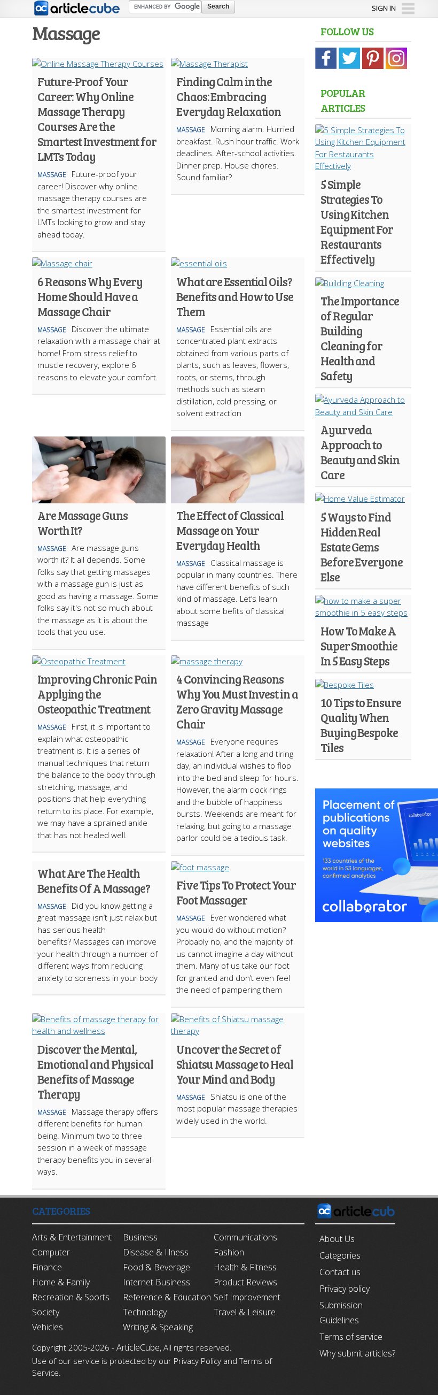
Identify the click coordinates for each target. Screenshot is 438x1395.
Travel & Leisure (245, 1312)
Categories (340, 1255)
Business (140, 1237)
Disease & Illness (156, 1252)
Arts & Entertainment (72, 1237)
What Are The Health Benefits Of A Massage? (93, 880)
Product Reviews (245, 1282)
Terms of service (350, 1337)
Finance (47, 1267)
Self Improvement (247, 1297)
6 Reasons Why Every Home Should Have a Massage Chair (90, 296)
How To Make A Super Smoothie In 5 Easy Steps (358, 646)
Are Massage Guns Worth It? (82, 522)
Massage (51, 174)
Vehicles (47, 1327)
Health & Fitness (245, 1267)
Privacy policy (344, 1288)
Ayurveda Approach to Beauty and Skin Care (360, 451)
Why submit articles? (357, 1353)
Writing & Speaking (158, 1327)
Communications (245, 1237)
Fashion (229, 1252)
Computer (51, 1252)
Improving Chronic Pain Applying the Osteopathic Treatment (97, 694)
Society (45, 1312)
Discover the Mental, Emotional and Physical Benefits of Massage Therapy (95, 1071)
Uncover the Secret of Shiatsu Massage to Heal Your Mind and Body (234, 1064)
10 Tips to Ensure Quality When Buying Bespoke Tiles (360, 724)
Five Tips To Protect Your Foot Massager (236, 892)
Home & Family (61, 1282)
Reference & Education (167, 1297)
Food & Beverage (156, 1267)
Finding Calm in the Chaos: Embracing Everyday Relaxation (228, 96)
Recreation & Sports (71, 1297)
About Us (337, 1239)
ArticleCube (138, 1347)
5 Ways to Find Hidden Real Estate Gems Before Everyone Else (361, 547)
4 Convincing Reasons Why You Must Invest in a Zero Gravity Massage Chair (237, 701)
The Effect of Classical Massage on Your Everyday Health (230, 530)
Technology (145, 1312)
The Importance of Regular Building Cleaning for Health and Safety (359, 338)
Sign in (384, 8)
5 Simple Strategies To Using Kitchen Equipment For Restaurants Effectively (356, 221)
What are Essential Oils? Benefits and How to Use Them (234, 296)
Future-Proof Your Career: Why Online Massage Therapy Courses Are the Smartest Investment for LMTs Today (97, 118)
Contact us (340, 1272)
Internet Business (156, 1282)
